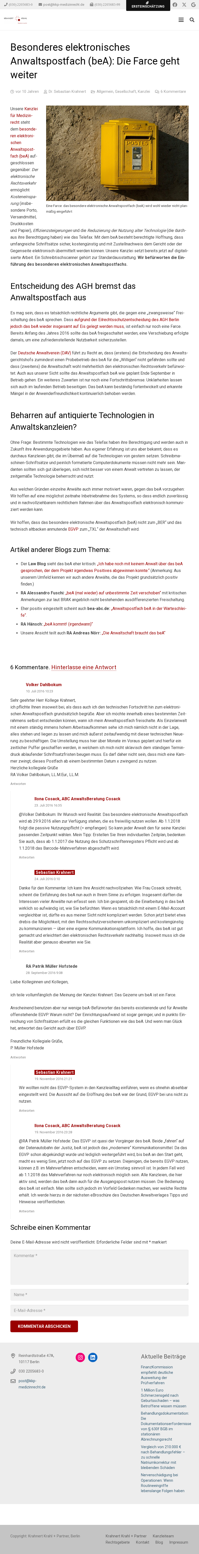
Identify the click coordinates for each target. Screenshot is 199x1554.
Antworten (18, 784)
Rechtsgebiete (118, 1542)
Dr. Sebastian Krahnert (67, 91)
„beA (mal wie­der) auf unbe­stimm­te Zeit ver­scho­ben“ (113, 592)
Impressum (178, 1542)
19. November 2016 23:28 (53, 1132)
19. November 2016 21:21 (53, 1079)
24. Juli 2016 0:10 (47, 879)
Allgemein (105, 91)
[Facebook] (175, 4)
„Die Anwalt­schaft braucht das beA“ (133, 632)
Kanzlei (144, 91)
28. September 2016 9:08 (44, 973)
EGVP (73, 529)
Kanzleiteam (163, 1536)
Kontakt (142, 1542)
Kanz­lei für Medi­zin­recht (24, 115)
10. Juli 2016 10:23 (39, 691)
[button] (181, 19)
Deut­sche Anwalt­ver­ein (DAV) (44, 352)
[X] (184, 4)
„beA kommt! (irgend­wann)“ (68, 624)
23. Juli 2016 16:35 (48, 805)
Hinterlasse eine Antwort (83, 667)
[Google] (193, 4)
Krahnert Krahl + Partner (126, 1536)
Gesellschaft (125, 91)
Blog (159, 1542)
